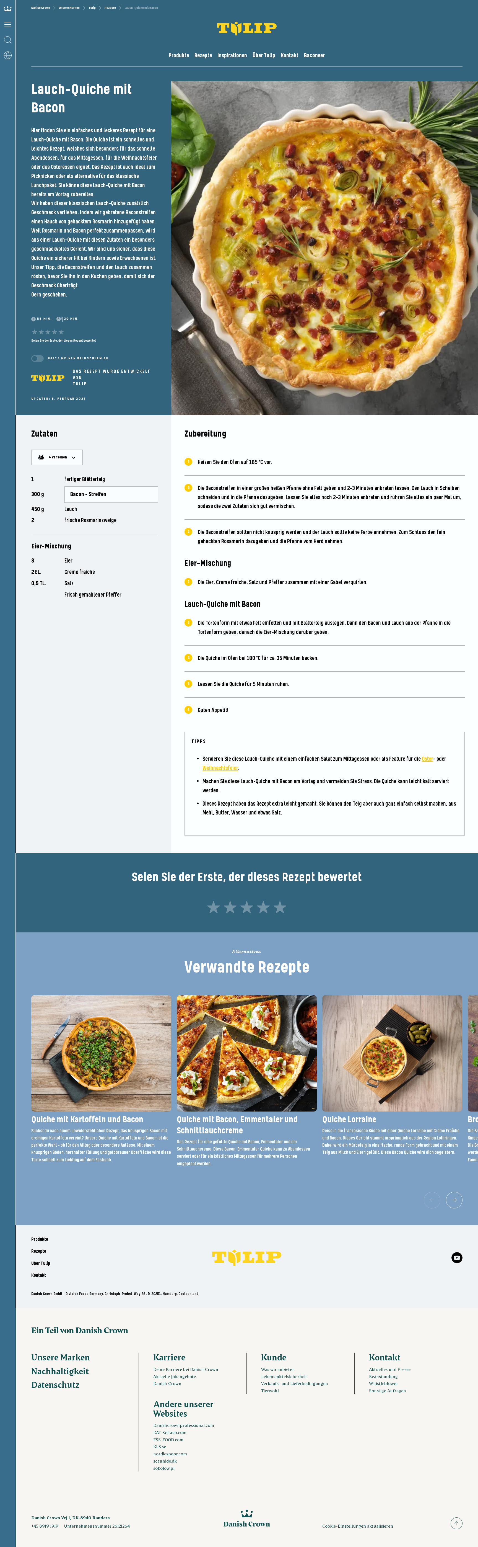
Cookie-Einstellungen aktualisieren (357, 1525)
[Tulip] (47, 378)
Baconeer (314, 55)
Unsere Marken (69, 8)
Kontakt (289, 55)
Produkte (179, 55)
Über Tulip (264, 55)
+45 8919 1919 (44, 1525)
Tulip (92, 8)
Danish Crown (40, 8)
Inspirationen (232, 55)
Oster (427, 759)
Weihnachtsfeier (220, 768)
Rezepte (110, 8)
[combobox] (57, 457)
